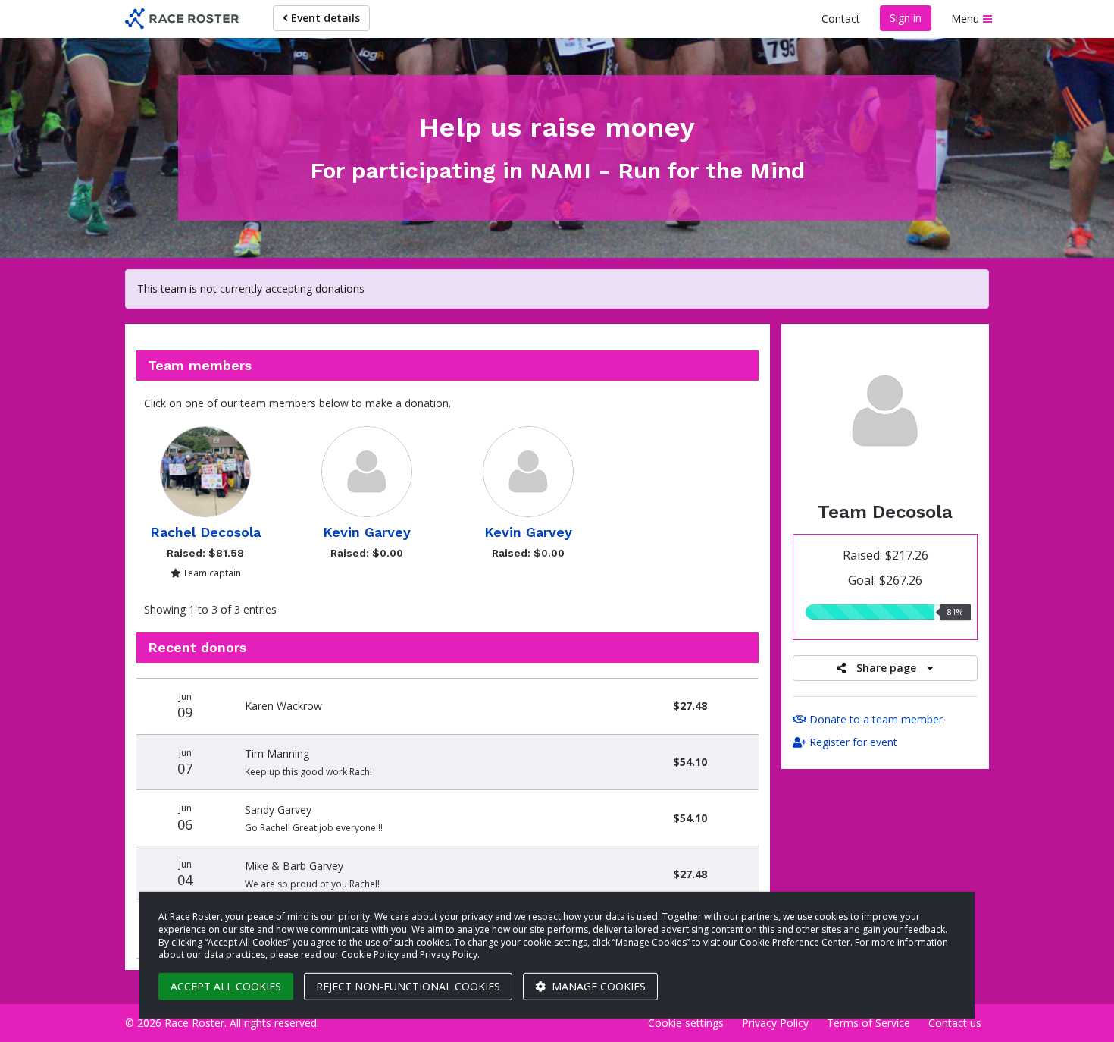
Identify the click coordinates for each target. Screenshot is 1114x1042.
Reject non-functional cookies (408, 986)
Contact (840, 18)
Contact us (954, 1022)
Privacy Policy (775, 1022)
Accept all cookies (226, 986)
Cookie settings (686, 1022)
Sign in (906, 18)
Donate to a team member (874, 719)
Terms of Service (868, 1022)
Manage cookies (597, 986)
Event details (324, 18)
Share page (886, 668)
